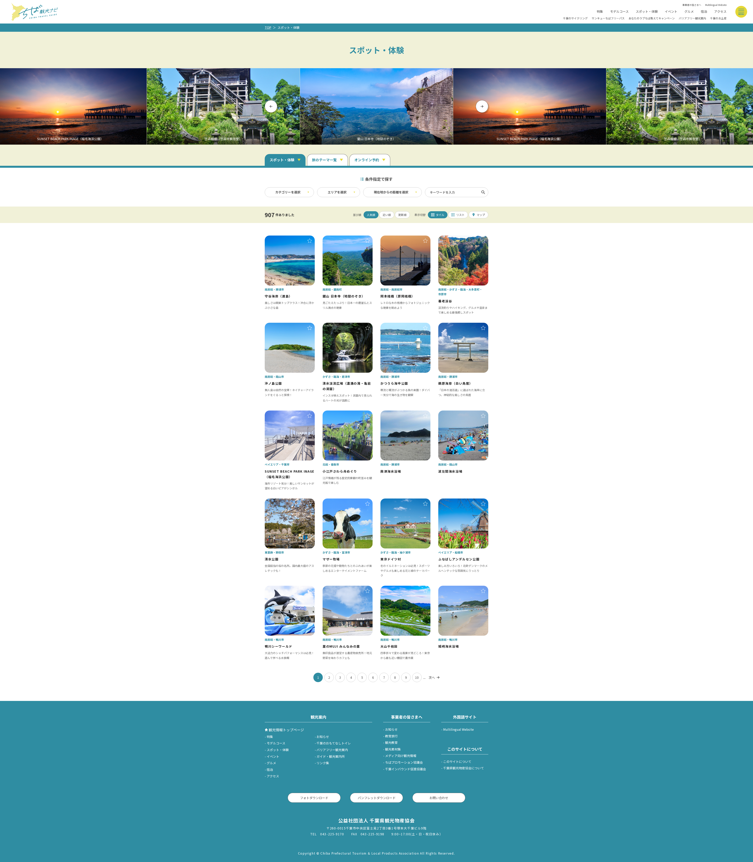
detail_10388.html (451, 325)
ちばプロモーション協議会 (404, 762)
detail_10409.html (393, 238)
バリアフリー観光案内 (692, 18)
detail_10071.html (451, 501)
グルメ (689, 11)
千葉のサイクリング (575, 18)
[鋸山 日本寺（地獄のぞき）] (376, 106)
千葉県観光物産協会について (463, 768)
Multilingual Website (716, 4)
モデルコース (619, 11)
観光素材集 (393, 749)
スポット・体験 (647, 11)
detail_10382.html (336, 588)
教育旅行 (391, 736)
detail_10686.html (451, 413)
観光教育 (391, 742)
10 (417, 677)
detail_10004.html (278, 501)
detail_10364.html (336, 238)
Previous (271, 106)
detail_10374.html (393, 588)
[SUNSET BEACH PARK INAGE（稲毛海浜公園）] (529, 106)
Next (482, 106)
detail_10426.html (278, 325)
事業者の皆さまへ (691, 4)
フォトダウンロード (314, 797)
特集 (600, 11)
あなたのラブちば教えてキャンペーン (651, 18)
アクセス (720, 11)
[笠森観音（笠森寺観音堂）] (223, 106)
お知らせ (322, 736)
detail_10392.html (393, 325)
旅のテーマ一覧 (324, 159)
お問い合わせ (438, 797)
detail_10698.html (393, 413)
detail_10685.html (451, 588)
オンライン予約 (366, 159)
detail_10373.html (278, 588)
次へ (432, 677)
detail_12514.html (336, 413)
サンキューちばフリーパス (608, 18)
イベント (671, 11)
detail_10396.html (278, 238)
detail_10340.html (336, 325)
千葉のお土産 (718, 18)
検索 (483, 192)
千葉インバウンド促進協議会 (405, 769)
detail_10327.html (336, 501)
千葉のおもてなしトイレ (333, 743)
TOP (268, 27)
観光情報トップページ (286, 729)
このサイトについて (457, 761)
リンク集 (322, 762)
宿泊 (704, 11)
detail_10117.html (278, 413)
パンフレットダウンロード (377, 797)
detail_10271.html (451, 238)
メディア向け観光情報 (400, 755)
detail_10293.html (393, 501)
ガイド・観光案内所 (330, 756)
